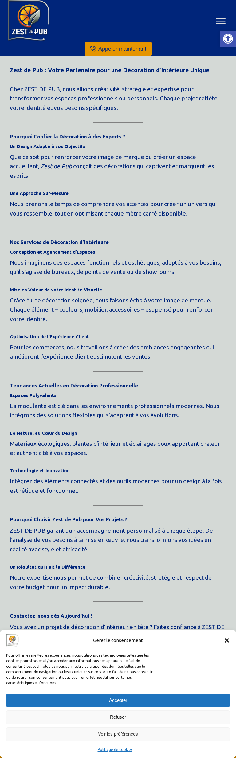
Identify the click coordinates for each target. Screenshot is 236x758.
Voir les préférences (118, 734)
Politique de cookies (115, 750)
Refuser (118, 717)
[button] (228, 39)
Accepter (118, 700)
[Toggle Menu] (221, 21)
